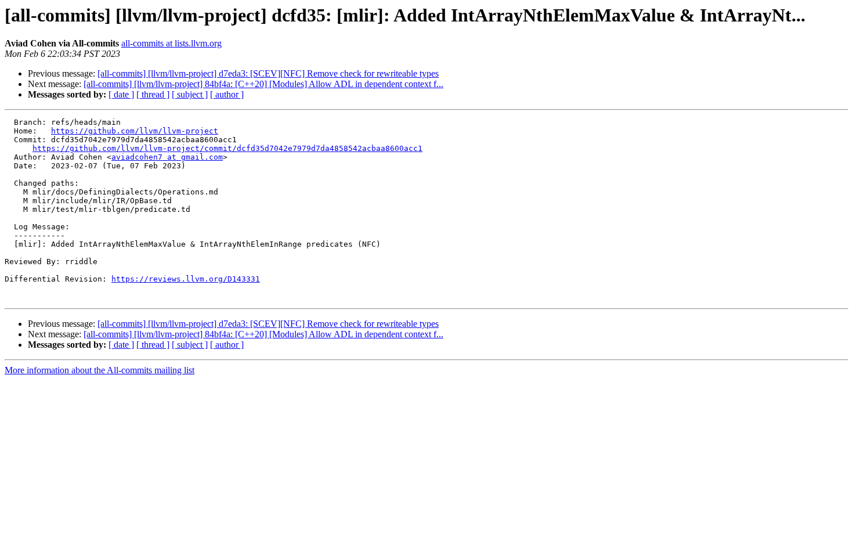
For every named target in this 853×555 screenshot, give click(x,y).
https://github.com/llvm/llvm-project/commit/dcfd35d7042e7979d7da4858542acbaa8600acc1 (227, 148)
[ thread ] (152, 94)
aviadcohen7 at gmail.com (167, 157)
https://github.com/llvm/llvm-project (134, 131)
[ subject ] (190, 94)
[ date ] (121, 94)
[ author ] (227, 94)
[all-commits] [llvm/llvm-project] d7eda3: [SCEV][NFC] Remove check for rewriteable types (268, 73)
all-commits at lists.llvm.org (171, 43)
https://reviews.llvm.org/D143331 (185, 279)
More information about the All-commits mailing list (99, 370)
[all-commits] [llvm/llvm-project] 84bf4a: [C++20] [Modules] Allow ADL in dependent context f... (263, 84)
